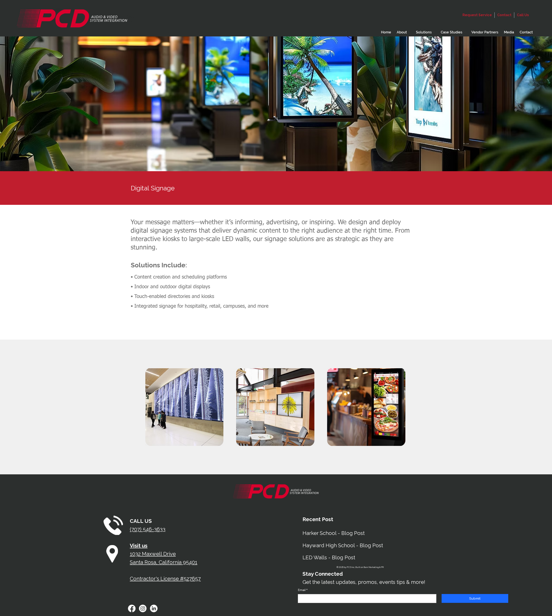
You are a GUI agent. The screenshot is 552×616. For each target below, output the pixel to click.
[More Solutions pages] (434, 32)
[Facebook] (132, 608)
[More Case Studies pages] (465, 32)
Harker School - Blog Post (334, 533)
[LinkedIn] (154, 608)
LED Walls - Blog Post (329, 557)
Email (302, 590)
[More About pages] (409, 32)
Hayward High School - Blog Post (343, 545)
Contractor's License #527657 (165, 578)
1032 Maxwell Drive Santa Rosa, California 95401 (163, 553)
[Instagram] (143, 608)
